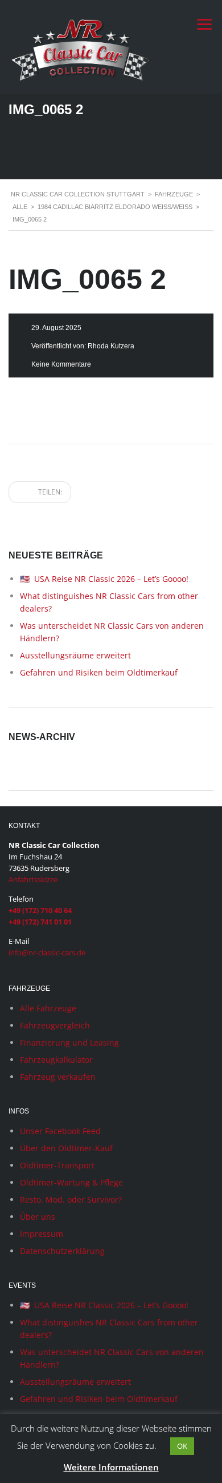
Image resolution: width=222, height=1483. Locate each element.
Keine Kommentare (61, 364)
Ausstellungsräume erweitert (75, 655)
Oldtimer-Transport (57, 1165)
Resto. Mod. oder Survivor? (71, 1199)
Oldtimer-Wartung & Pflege (71, 1182)
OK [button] (182, 1446)
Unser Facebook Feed (60, 1131)
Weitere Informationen (111, 1467)
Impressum (41, 1233)
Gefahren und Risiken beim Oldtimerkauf (99, 672)
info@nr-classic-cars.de (47, 952)
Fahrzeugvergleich (55, 1025)
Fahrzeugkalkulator (56, 1059)
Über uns (37, 1216)
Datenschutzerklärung (62, 1250)
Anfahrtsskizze (33, 879)
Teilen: (49, 492)
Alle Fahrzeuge (48, 1008)
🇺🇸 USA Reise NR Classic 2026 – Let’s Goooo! (104, 578)
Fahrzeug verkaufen (58, 1076)
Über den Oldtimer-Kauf (66, 1148)
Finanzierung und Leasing (69, 1042)
